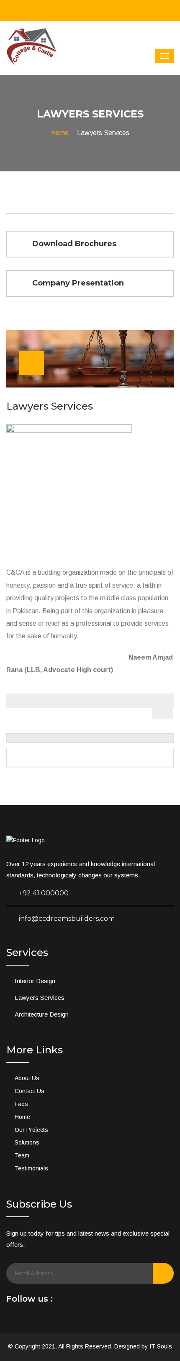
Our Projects (31, 1130)
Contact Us (29, 1091)
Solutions (27, 1142)
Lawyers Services (39, 997)
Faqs (21, 1104)
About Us (27, 1078)
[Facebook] (62, 1301)
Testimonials (31, 1168)
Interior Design (35, 980)
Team (22, 1155)
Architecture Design (42, 1014)
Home (60, 132)
